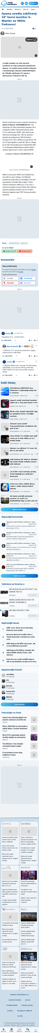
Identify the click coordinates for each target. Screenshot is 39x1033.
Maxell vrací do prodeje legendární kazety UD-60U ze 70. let (10, 884)
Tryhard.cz (5, 757)
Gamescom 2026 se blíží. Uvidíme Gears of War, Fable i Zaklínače (10, 840)
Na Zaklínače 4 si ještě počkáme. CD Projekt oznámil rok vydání (28, 850)
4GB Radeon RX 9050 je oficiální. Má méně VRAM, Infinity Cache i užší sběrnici (24, 461)
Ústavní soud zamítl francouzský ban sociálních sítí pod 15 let (23, 426)
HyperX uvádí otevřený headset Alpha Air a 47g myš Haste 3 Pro (23, 401)
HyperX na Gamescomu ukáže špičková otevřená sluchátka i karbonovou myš (10, 893)
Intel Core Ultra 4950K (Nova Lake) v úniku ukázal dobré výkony (22, 486)
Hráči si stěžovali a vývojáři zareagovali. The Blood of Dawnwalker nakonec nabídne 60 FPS (29, 841)
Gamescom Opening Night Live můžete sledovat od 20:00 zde (14, 718)
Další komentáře (19, 576)
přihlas (34, 269)
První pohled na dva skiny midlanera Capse (12, 754)
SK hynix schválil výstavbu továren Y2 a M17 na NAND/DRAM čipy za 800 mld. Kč (23, 498)
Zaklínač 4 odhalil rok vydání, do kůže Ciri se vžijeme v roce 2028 (9, 981)
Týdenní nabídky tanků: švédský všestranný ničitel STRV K (28, 925)
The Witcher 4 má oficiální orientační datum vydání (12, 745)
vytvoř (21, 272)
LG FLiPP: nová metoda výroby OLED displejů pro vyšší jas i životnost (23, 474)
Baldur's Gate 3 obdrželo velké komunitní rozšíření (29, 900)
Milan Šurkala (10, 33)
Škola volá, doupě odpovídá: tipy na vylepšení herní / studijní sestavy (24, 413)
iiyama (33, 9)
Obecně (25, 9)
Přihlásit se (33, 3)
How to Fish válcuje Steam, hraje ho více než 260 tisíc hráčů (10, 848)
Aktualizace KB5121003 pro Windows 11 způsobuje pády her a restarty (23, 390)
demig (7, 333)
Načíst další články (19, 509)
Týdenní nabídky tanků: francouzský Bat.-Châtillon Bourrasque (28, 933)
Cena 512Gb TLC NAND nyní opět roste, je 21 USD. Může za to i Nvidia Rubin (23, 438)
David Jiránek (14, 419)
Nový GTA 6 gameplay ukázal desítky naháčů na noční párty (13, 736)
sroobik (9, 362)
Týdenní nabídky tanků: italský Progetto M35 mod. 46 (28, 942)
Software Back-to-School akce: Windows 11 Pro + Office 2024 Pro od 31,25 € (29, 985)
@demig (7, 350)
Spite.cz (5, 740)
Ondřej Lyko (14, 406)
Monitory (17, 9)
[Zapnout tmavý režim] (26, 3)
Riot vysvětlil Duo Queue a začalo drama (9, 941)
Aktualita (9, 9)
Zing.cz (4, 722)
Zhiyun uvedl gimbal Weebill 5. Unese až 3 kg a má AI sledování (28, 975)
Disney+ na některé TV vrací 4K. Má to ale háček (23, 449)
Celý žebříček (19, 704)
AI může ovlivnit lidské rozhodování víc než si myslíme (9, 902)
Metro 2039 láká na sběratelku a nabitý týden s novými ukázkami (15, 727)
